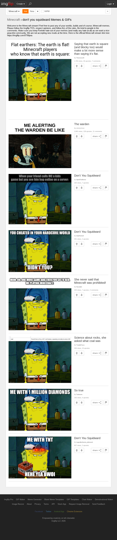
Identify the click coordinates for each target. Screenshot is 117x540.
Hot (25, 11)
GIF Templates (73, 499)
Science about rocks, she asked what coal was (90, 339)
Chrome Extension (74, 511)
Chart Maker (87, 499)
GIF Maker (20, 499)
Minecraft (13, 11)
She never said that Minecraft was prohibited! (90, 281)
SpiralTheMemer (81, 179)
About (29, 504)
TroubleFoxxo (80, 345)
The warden (81, 124)
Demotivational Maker (104, 499)
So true (78, 390)
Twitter (48, 511)
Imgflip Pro (8, 499)
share (95, 66)
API (53, 504)
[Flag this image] (105, 65)
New (32, 11)
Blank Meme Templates (54, 499)
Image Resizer (18, 504)
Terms (46, 504)
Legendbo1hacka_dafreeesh (84, 442)
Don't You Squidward (87, 175)
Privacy (38, 504)
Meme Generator (35, 499)
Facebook (39, 511)
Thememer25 (80, 58)
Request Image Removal (79, 504)
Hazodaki (79, 287)
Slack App (62, 504)
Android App (59, 511)
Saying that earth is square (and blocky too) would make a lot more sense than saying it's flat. (91, 48)
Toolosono (79, 394)
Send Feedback (98, 504)
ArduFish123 (80, 236)
